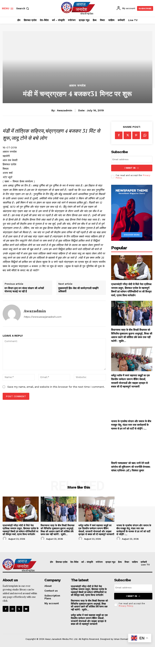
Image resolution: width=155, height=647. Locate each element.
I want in (130, 168)
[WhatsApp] (145, 135)
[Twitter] (127, 135)
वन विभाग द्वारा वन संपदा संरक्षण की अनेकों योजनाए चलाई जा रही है (24, 290)
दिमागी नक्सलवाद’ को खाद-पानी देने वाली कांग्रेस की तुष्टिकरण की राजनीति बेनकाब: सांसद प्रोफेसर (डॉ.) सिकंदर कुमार (131, 466)
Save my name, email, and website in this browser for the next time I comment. (56, 386)
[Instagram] (12, 609)
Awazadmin (64, 110)
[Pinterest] (136, 135)
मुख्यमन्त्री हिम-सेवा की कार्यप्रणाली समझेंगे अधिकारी (78, 290)
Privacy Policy (126, 606)
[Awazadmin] (12, 314)
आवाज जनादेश (77, 85)
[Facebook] (118, 135)
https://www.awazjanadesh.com (42, 316)
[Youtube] (26, 609)
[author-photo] (5, 539)
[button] (23, 8)
